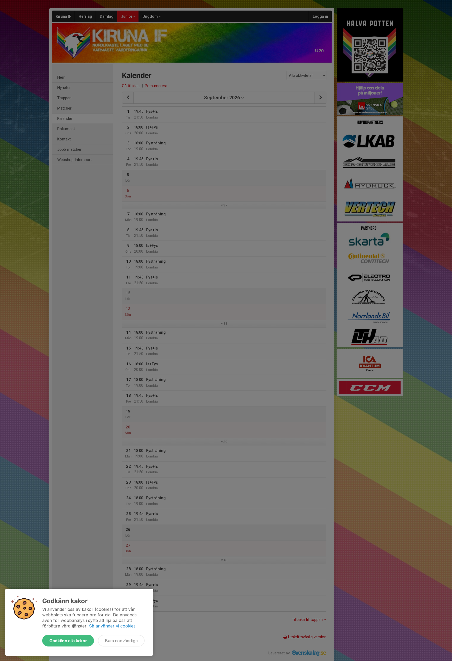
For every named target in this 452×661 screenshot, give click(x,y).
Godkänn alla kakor (68, 640)
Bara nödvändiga (121, 640)
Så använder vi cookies (112, 626)
